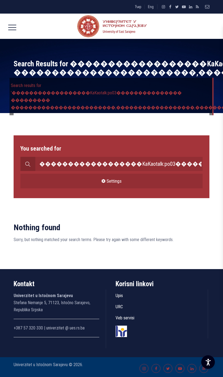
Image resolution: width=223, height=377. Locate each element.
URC (119, 306)
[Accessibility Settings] (208, 362)
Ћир (138, 6)
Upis (119, 295)
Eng (151, 6)
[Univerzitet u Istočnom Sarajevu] (111, 26)
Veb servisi (125, 317)
